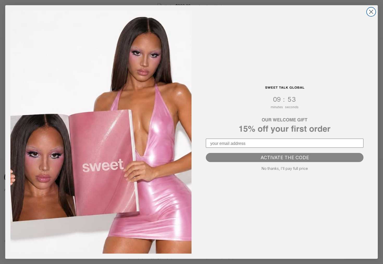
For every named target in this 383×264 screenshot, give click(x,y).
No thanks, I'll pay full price (285, 168)
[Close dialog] (371, 11)
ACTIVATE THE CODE (285, 157)
